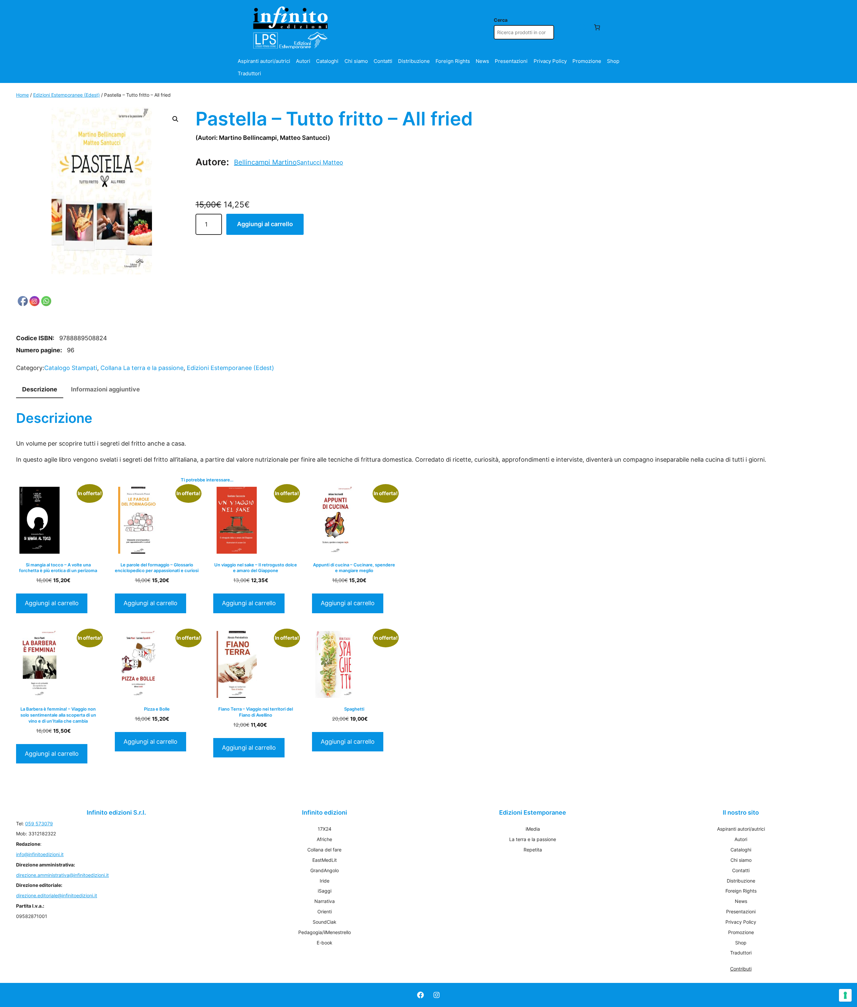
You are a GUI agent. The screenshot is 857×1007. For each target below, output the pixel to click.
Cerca (501, 20)
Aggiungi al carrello (265, 223)
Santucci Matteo (320, 162)
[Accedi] (582, 27)
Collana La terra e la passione (141, 367)
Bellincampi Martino (265, 162)
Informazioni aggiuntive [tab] (105, 389)
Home (22, 95)
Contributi (741, 969)
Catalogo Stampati (70, 367)
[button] (175, 119)
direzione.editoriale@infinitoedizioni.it (56, 895)
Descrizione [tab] (39, 389)
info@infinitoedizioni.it (40, 854)
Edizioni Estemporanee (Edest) (66, 95)
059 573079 (39, 823)
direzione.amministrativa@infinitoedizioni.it (62, 875)
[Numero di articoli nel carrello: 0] (597, 27)
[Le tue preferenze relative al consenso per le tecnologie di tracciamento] (845, 995)
